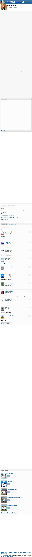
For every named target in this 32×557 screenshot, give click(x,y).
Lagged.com (11, 215)
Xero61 (6, 307)
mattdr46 (7, 275)
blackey (7, 258)
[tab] (16, 99)
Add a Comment (4, 227)
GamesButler (13, 2)
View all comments (5, 323)
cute (14, 217)
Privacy (20, 552)
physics (6, 217)
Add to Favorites (6, 206)
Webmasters (4, 553)
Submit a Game (4, 552)
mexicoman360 (8, 291)
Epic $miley (7, 232)
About (10, 552)
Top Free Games (8, 556)
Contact (15, 552)
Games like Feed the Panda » (8, 512)
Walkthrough (4, 99)
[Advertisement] (16, 28)
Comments (4, 224)
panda (17, 217)
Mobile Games (26, 552)
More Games (4, 130)
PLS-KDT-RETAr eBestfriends (9, 284)
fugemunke (7, 266)
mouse (10, 217)
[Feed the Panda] (4, 7)
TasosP (6, 242)
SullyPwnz (7, 250)
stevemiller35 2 (8, 315)
